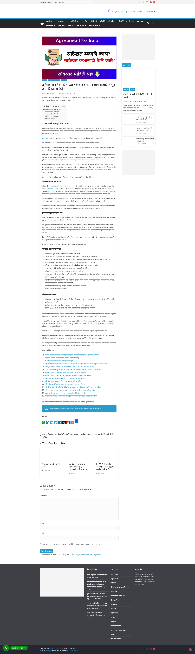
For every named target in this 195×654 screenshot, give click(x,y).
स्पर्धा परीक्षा (84, 21)
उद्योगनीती (102, 21)
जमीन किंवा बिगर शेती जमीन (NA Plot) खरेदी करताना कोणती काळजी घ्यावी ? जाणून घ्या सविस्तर (73, 387)
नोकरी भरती (94, 21)
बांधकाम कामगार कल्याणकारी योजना (119, 587)
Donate (140, 21)
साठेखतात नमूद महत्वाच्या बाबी (52, 116)
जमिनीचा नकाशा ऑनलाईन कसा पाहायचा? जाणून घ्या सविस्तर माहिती (65, 378)
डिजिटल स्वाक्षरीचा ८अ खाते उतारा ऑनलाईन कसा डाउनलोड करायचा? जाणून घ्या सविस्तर (71, 396)
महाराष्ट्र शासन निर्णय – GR (118, 596)
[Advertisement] (138, 47)
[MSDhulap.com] (42, 23)
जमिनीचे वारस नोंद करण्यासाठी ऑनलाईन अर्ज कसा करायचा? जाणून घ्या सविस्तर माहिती (70, 390)
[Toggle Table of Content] (62, 106)
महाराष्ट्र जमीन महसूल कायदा (53, 80)
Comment (44, 495)
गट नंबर (73, 259)
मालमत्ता (105, 128)
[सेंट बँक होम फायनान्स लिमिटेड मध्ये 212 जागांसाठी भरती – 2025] (79, 449)
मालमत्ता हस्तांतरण (46, 138)
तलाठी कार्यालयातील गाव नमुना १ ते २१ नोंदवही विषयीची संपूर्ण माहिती (65, 393)
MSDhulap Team (61, 94)
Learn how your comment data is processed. (87, 555)
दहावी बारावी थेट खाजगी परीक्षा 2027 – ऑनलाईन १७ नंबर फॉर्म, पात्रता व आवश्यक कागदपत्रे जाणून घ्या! (97, 584)
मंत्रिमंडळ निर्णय (115, 600)
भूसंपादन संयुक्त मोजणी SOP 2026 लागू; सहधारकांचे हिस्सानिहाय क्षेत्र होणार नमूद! (97, 596)
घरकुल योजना (114, 579)
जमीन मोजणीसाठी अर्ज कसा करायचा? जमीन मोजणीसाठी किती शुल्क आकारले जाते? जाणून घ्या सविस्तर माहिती (76, 364)
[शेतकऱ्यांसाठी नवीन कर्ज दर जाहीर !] (52, 449)
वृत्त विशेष (44, 80)
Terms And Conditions (77, 26)
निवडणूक (113, 634)
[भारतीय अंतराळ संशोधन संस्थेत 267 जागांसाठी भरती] (128, 119)
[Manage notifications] (190, 649)
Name (43, 523)
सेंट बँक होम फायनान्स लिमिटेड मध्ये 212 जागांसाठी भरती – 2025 (78, 467)
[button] (53, 21)
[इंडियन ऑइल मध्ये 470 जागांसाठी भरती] (138, 77)
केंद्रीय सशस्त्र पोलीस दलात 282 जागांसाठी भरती (145, 140)
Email (42, 533)
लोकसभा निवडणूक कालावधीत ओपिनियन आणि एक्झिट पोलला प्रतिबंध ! (60, 435)
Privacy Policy (94, 26)
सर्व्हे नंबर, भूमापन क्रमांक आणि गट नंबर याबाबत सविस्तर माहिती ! (63, 381)
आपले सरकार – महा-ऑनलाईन (118, 630)
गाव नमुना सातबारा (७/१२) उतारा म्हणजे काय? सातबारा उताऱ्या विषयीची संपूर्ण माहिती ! (69, 366)
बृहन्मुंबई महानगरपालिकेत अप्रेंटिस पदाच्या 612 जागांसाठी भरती (144, 129)
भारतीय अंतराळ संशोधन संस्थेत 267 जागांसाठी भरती (144, 118)
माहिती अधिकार (74, 21)
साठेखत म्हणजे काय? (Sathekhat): (52, 109)
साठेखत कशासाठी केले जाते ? (52, 112)
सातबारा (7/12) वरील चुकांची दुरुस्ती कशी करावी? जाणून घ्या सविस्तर (65, 372)
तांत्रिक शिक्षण (111, 21)
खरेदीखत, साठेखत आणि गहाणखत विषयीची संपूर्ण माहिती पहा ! (62, 358)
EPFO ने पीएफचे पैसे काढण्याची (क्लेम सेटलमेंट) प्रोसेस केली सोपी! (105, 467)
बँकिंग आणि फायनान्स (116, 639)
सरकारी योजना (61, 21)
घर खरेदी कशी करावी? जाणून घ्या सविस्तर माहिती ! (59, 361)
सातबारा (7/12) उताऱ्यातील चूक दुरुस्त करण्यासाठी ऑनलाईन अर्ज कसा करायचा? (68, 375)
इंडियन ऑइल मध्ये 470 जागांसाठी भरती (137, 95)
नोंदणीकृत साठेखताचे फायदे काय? (53, 114)
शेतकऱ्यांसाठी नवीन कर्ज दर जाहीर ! (51, 465)
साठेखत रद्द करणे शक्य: (50, 118)
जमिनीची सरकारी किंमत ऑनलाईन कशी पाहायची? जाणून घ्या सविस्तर (65, 384)
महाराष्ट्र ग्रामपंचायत (116, 626)
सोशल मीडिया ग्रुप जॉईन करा (126, 21)
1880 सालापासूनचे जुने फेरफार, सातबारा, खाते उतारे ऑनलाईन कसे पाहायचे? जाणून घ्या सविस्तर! (73, 369)
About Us (61, 26)
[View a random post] (153, 23)
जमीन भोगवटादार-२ (52, 189)
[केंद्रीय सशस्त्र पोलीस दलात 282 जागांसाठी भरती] (128, 141)
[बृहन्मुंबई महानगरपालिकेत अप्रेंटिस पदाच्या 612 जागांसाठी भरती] (128, 130)
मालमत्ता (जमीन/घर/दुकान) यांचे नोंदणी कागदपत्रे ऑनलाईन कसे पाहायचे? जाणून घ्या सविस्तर (72, 355)
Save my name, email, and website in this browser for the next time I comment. (72, 544)
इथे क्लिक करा (96, 408)
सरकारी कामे (49, 21)
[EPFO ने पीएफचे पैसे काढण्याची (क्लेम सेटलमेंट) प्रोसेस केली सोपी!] (106, 449)
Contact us (50, 26)
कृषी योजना (113, 583)
